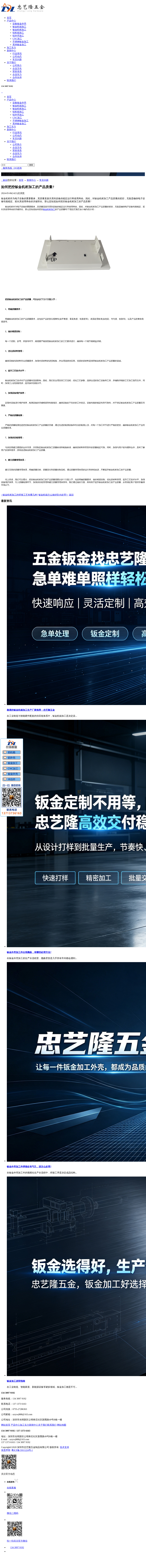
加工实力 (11, 47)
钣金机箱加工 (19, 26)
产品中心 (11, 20)
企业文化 (17, 68)
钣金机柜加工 (19, 29)
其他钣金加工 (19, 44)
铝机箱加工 (18, 32)
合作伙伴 (17, 77)
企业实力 (17, 74)
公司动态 (17, 56)
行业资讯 (17, 53)
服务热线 (6, 168)
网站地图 (61, 1425)
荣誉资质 (17, 71)
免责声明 (5, 1450)
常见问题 (17, 59)
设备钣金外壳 (19, 23)
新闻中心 (11, 50)
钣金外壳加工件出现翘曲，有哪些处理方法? (29, 952)
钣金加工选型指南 (16, 1381)
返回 (4, 180)
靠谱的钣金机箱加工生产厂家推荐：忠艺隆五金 (31, 710)
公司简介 (17, 65)
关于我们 (11, 62)
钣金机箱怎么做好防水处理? (53, 495)
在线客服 (11, 1488)
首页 (9, 17)
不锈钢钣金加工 (21, 41)
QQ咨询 (17, 168)
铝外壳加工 (18, 35)
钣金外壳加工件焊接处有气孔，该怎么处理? (29, 1166)
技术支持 (64, 1447)
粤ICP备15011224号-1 (22, 1450)
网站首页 (5, 1425)
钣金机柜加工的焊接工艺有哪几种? (19, 495)
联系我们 (11, 80)
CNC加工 (17, 38)
